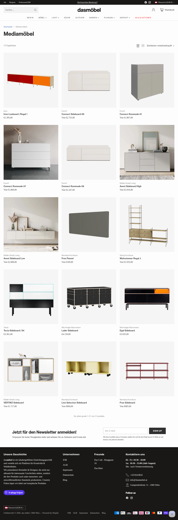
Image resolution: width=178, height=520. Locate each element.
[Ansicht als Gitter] (138, 45)
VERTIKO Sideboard (14, 402)
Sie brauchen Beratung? (87, 2)
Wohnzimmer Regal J (130, 258)
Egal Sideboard (127, 330)
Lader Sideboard (70, 330)
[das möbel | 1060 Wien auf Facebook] (145, 3)
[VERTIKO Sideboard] (31, 368)
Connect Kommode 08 (73, 186)
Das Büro (98, 468)
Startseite (8, 26)
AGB (65, 465)
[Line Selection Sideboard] (89, 368)
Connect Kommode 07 (15, 186)
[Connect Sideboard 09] (89, 80)
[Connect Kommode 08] (89, 152)
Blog (65, 480)
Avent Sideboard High (130, 186)
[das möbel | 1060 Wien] (89, 10)
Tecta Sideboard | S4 (14, 330)
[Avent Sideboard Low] (31, 224)
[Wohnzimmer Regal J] (147, 224)
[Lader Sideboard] (89, 296)
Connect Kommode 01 (131, 114)
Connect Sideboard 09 (73, 114)
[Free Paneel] (89, 224)
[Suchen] (35, 10)
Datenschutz (68, 475)
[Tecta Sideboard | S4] (31, 296)
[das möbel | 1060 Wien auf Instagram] (149, 3)
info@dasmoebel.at (138, 480)
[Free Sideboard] (147, 368)
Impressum (67, 470)
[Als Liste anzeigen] (143, 45)
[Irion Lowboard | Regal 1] (31, 80)
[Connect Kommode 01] (147, 80)
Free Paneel (68, 258)
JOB (65, 460)
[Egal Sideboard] (147, 296)
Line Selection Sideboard (74, 402)
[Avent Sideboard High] (147, 152)
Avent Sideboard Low (14, 258)
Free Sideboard (127, 402)
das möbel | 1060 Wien (30, 513)
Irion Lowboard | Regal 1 (15, 114)
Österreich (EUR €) (165, 2)
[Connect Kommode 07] (31, 152)
